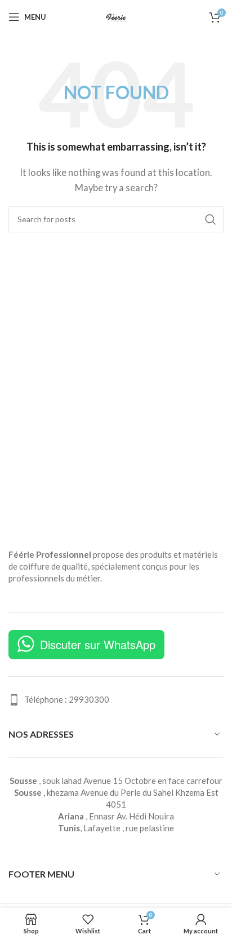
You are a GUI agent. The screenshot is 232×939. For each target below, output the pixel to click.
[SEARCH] (211, 219)
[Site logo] (116, 16)
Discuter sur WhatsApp (97, 644)
